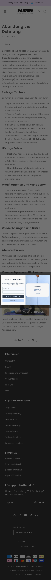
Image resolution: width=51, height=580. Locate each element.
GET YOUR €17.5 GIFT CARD (13, 296)
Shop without (13, 300)
